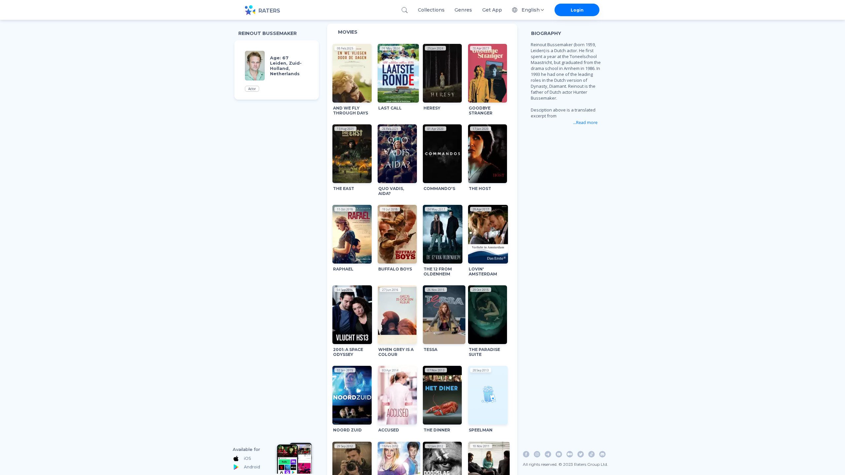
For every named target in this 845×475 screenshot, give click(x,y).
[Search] (404, 10)
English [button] (531, 10)
